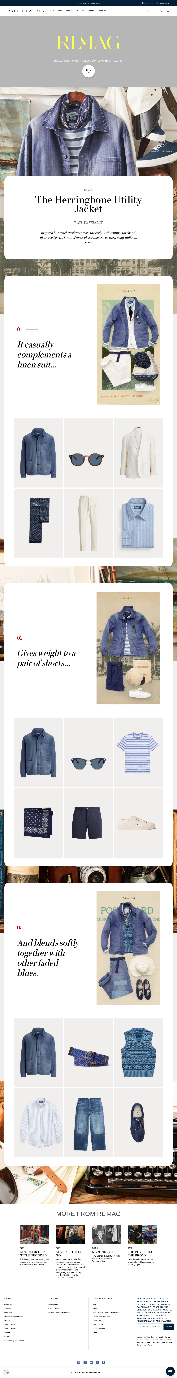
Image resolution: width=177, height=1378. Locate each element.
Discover (102, 11)
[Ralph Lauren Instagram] (78, 1362)
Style (88, 189)
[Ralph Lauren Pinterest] (103, 1362)
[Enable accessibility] (6, 1372)
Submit (169, 1326)
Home (83, 11)
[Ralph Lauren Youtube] (91, 1362)
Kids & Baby (72, 11)
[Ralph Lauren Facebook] (85, 1362)
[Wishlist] (161, 11)
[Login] (155, 11)
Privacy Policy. (147, 1344)
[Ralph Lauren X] (97, 1362)
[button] (147, 3)
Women (60, 11)
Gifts (91, 11)
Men (52, 11)
